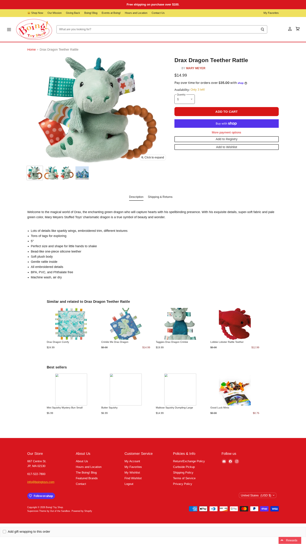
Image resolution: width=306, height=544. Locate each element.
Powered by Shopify (82, 511)
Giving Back (73, 13)
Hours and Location (136, 13)
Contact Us (158, 13)
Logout (128, 484)
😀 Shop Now (35, 13)
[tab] (136, 198)
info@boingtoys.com (40, 482)
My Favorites (271, 13)
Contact (81, 484)
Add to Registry (226, 139)
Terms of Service (184, 478)
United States (256, 495)
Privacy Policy (182, 484)
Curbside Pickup (184, 467)
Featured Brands (87, 478)
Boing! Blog (90, 13)
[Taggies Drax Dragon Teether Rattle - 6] (35, 173)
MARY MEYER (195, 68)
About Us (82, 461)
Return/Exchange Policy (189, 461)
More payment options (226, 132)
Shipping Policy (183, 472)
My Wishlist (132, 472)
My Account (132, 461)
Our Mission (54, 13)
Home (31, 49)
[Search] (262, 29)
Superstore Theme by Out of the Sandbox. (49, 511)
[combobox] (157, 29)
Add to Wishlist (226, 147)
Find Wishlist (133, 478)
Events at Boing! (111, 13)
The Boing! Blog (86, 472)
